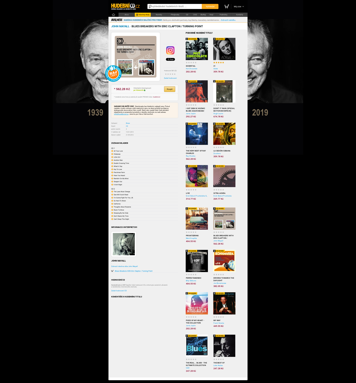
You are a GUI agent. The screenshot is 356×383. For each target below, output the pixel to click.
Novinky (159, 15)
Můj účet (237, 6)
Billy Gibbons (191, 281)
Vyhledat (210, 6)
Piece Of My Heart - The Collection (195, 321)
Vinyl (211, 15)
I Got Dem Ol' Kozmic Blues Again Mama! (195, 109)
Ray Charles (190, 156)
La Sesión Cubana (221, 151)
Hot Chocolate (191, 69)
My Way (217, 320)
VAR (187, 368)
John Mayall (218, 241)
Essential (191, 66)
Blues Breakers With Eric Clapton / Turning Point (133, 271)
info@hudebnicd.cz (121, 114)
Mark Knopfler (191, 238)
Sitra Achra (219, 193)
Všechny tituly (144, 15)
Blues (128, 123)
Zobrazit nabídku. (228, 20)
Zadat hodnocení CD (119, 291)
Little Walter (218, 365)
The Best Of (219, 363)
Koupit (169, 89)
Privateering (192, 236)
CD (187, 15)
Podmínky (223, 15)
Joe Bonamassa (219, 283)
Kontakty (239, 15)
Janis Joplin (191, 114)
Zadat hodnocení (170, 78)
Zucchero (217, 153)
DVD (195, 15)
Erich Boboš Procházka (222, 196)
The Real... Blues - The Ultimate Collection (196, 364)
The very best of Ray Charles (196, 152)
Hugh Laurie (218, 114)
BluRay (203, 15)
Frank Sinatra (218, 323)
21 (214, 66)
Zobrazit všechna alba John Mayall (124, 266)
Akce (127, 15)
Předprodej (175, 15)
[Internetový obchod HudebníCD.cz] (126, 6)
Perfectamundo (193, 278)
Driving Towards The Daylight (223, 279)
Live (188, 193)
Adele (215, 69)
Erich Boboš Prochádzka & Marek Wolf (197, 196)
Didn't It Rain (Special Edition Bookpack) (224, 109)
